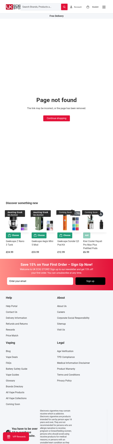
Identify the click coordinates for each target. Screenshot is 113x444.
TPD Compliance (66, 357)
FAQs (8, 363)
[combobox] (37, 6)
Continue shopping (56, 118)
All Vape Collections (16, 398)
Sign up (90, 281)
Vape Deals (12, 357)
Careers (61, 312)
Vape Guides (12, 374)
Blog (8, 351)
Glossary (10, 380)
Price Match (12, 335)
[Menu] (104, 7)
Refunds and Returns (17, 323)
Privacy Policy (64, 380)
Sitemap (61, 323)
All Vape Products (15, 392)
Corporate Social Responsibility (73, 318)
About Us (62, 306)
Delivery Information (16, 318)
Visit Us (61, 329)
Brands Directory (14, 386)
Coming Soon (13, 404)
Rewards (10, 329)
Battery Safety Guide (16, 368)
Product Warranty (66, 368)
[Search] (64, 7)
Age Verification (65, 351)
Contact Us (11, 312)
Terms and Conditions (68, 374)
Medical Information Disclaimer (73, 363)
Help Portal (11, 306)
